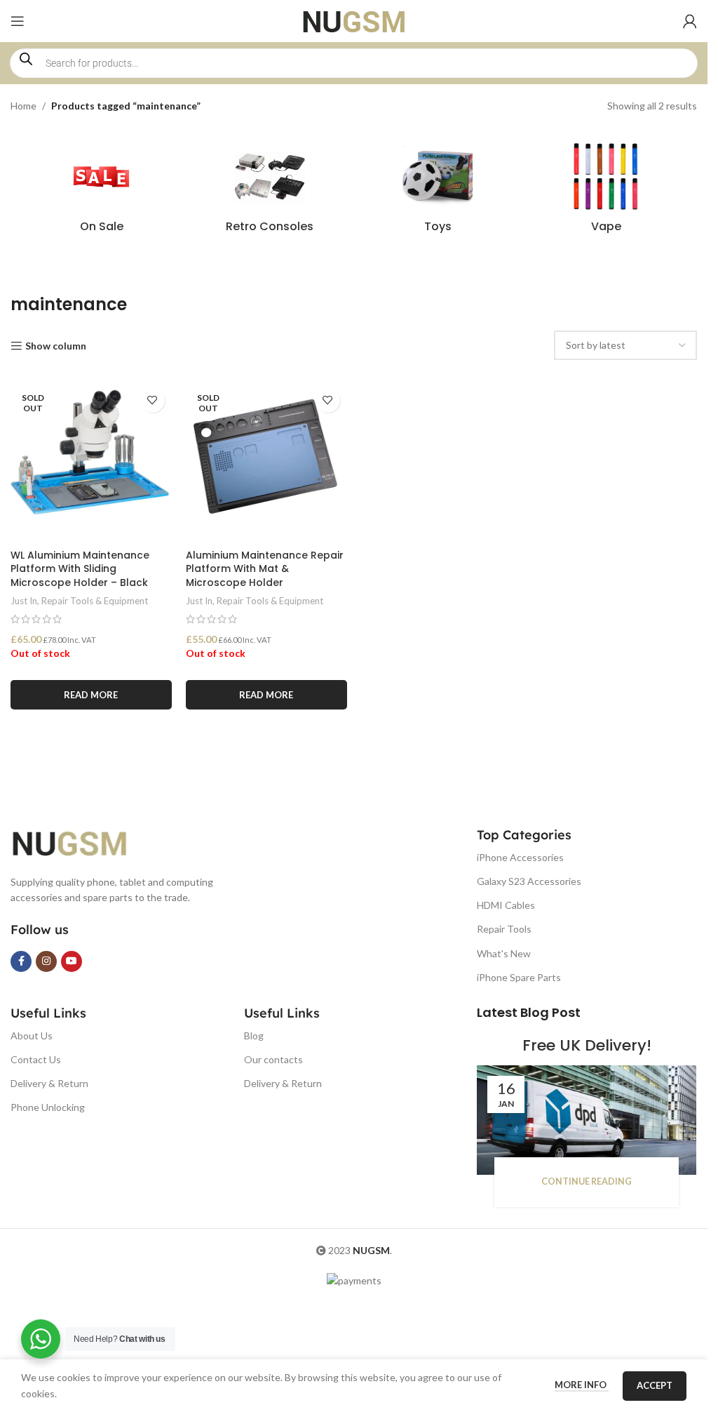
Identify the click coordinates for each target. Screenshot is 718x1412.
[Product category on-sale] (102, 191)
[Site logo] (353, 20)
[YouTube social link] (71, 961)
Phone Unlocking (48, 1107)
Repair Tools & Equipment (94, 600)
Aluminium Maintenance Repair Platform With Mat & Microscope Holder (265, 569)
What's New (504, 953)
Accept (654, 1385)
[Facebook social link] (21, 961)
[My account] (690, 21)
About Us (32, 1035)
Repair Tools (504, 929)
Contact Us (36, 1059)
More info (582, 1384)
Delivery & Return (49, 1083)
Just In (24, 600)
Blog (254, 1035)
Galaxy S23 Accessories (529, 881)
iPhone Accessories (520, 857)
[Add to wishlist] (152, 400)
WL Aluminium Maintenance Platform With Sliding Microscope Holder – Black (80, 569)
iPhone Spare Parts (519, 977)
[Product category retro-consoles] (270, 191)
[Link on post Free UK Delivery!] (586, 1120)
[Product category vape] (606, 191)
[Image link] (81, 842)
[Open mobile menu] (18, 21)
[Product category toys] (438, 191)
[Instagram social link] (46, 961)
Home (23, 106)
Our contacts (273, 1059)
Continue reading (586, 1181)
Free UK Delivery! (586, 1045)
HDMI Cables (506, 905)
